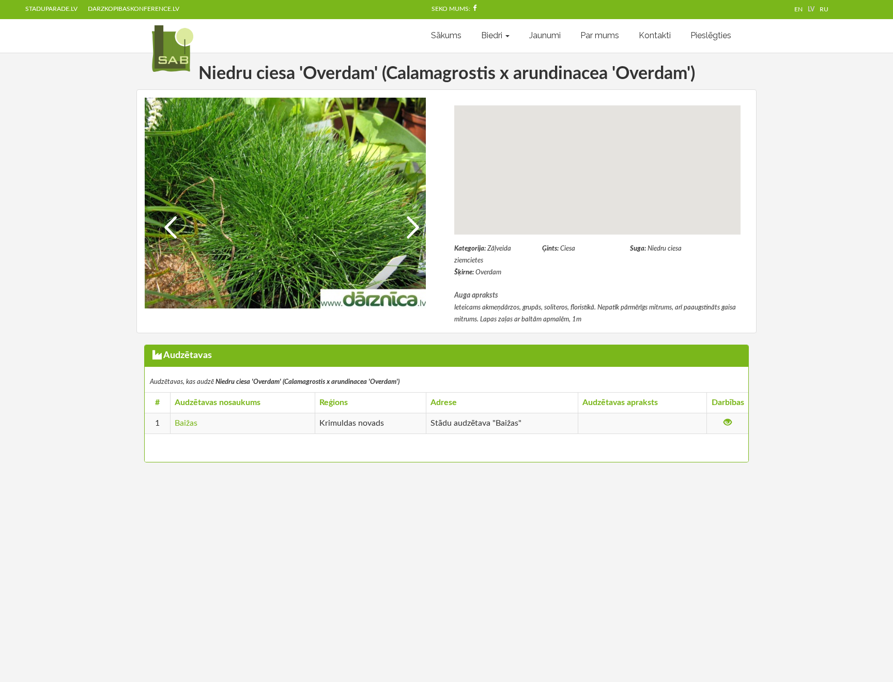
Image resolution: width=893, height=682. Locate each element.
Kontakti (655, 35)
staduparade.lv (51, 9)
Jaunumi (545, 35)
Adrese (443, 402)
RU (824, 9)
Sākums (446, 35)
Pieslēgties (710, 35)
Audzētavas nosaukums (217, 402)
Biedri (492, 35)
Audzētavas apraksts (620, 402)
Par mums (599, 35)
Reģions (333, 402)
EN (798, 9)
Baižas (186, 423)
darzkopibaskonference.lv (133, 9)
